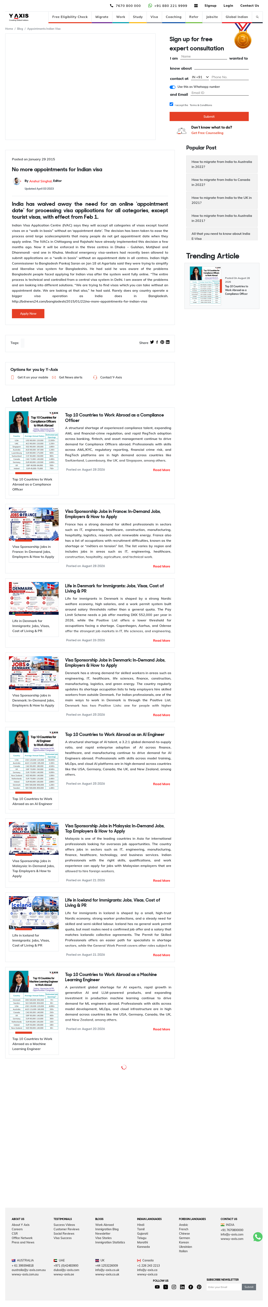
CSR (15, 1276)
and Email (179, 95)
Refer (193, 17)
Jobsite (212, 17)
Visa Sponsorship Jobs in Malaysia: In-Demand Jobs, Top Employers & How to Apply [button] (115, 829)
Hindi (140, 1267)
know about (181, 68)
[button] (28, 377)
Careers (17, 1272)
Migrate (101, 17)
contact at (179, 79)
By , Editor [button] (43, 181)
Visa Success (63, 1280)
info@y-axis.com (232, 1277)
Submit (209, 116)
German (184, 1280)
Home (9, 28)
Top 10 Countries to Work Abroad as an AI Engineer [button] (115, 735)
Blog (20, 28)
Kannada (143, 1289)
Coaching (174, 17)
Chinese (184, 1276)
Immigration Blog (107, 1272)
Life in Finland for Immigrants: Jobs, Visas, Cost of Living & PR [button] (118, 1163)
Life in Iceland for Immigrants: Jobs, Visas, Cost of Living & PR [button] (112, 903)
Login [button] (228, 6)
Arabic (183, 1267)
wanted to (238, 58)
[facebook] (157, 342)
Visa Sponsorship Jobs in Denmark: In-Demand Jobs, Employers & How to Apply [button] (115, 663)
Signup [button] (210, 6)
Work (120, 17)
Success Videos (64, 1267)
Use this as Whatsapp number (199, 87)
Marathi (142, 1285)
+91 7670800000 (232, 1272)
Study (138, 17)
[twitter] (152, 342)
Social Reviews (64, 1276)
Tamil (140, 1272)
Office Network (22, 1280)
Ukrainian (185, 1289)
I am (174, 58)
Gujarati (142, 1276)
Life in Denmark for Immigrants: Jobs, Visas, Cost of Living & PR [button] (114, 589)
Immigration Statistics (110, 1285)
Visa (154, 17)
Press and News (23, 1285)
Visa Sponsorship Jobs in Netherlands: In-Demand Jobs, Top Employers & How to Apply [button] (118, 1074)
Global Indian (237, 17)
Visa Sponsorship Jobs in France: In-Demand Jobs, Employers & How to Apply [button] (113, 514)
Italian (183, 1294)
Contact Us (249, 6)
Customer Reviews (66, 1272)
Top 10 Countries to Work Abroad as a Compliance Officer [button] (114, 418)
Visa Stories (103, 1280)
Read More (161, 470)
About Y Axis (21, 1267)
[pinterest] (162, 342)
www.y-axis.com (232, 1281)
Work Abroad (104, 1267)
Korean (184, 1285)
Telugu (141, 1280)
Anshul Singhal (40, 181)
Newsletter (102, 1276)
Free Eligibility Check (70, 17)
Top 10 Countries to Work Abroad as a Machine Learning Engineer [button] (111, 977)
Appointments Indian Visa (44, 28)
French (183, 1272)
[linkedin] (168, 342)
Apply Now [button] (28, 314)
